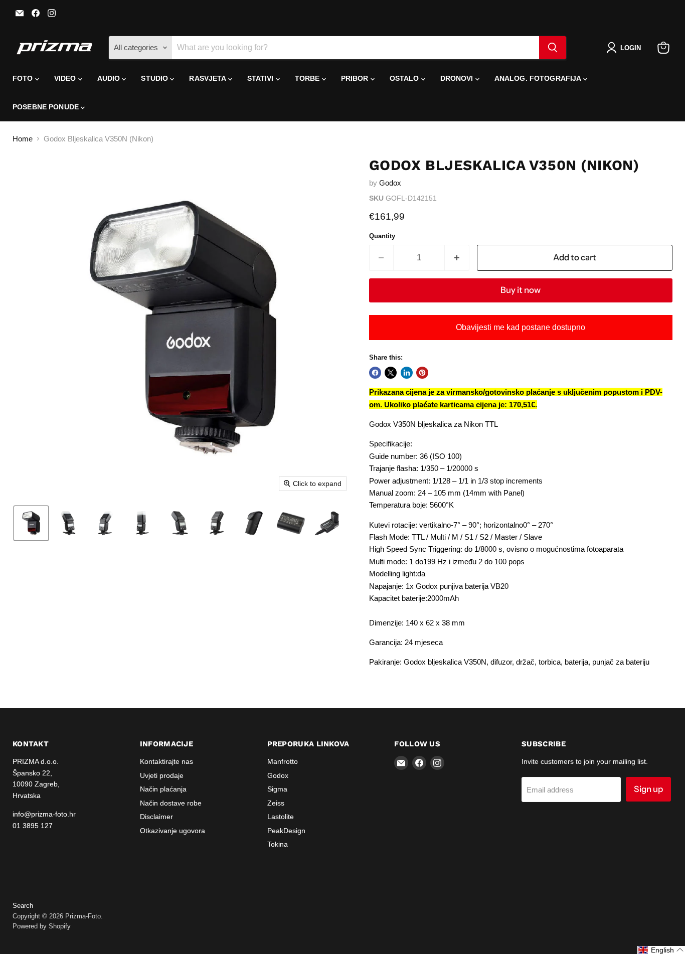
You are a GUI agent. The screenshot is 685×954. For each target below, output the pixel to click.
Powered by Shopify (42, 926)
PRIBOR (356, 78)
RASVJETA (208, 78)
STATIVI (261, 78)
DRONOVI (457, 78)
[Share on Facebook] (375, 373)
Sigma (277, 789)
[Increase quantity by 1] (457, 257)
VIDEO (66, 78)
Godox (390, 183)
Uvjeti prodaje (162, 775)
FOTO (24, 78)
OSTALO (405, 78)
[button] (625, 48)
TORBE (308, 78)
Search (23, 905)
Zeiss (275, 803)
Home (23, 138)
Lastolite (280, 817)
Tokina (277, 844)
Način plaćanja (163, 789)
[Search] (552, 47)
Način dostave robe (171, 803)
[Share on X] (391, 373)
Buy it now (520, 290)
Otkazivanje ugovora (172, 831)
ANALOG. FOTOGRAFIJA (538, 78)
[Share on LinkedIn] (407, 373)
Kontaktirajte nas (166, 761)
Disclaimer (156, 817)
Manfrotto (282, 761)
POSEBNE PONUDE (47, 107)
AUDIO (109, 78)
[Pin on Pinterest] (422, 373)
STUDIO (155, 78)
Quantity (382, 236)
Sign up (648, 789)
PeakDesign (286, 831)
